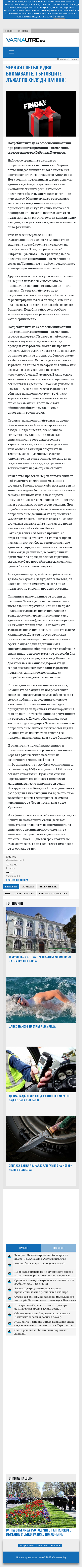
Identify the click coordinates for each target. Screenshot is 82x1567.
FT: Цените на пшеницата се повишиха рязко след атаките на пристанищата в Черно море (44, 1323)
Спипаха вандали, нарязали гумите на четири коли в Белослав (40, 1167)
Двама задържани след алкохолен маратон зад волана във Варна (39, 1098)
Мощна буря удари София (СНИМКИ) (39, 1263)
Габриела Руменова (53, 893)
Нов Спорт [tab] (59, 1248)
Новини (9, 31)
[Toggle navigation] (11, 52)
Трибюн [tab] (23, 1248)
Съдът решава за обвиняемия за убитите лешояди (41, 1331)
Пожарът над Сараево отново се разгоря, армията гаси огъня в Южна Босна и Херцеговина (41, 1308)
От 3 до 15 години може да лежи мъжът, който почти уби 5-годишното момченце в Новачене (45, 1298)
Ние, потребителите (19, 893)
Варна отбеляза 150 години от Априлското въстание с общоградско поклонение (38, 1532)
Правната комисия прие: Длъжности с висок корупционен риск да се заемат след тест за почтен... (43, 1275)
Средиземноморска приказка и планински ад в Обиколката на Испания (44, 1281)
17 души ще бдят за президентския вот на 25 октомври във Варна (40, 958)
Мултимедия (23, 31)
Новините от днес (67, 59)
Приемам (59, 16)
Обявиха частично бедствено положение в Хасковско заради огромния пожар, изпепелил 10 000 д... (42, 1316)
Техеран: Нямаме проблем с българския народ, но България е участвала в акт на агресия (41, 1258)
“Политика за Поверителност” (32, 13)
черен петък (48, 886)
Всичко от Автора (17, 880)
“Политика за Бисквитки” (61, 13)
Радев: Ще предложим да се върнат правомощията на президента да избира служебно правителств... (41, 1291)
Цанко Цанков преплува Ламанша (32, 1026)
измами (28, 886)
